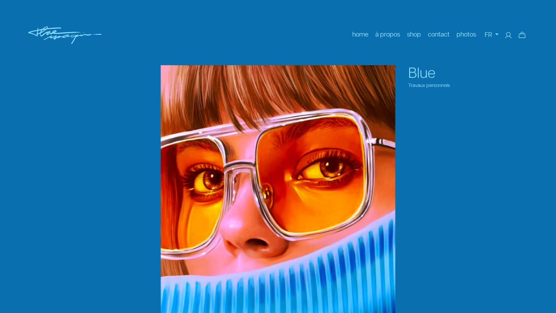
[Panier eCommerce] (522, 35)
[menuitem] (360, 35)
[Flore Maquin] (65, 35)
